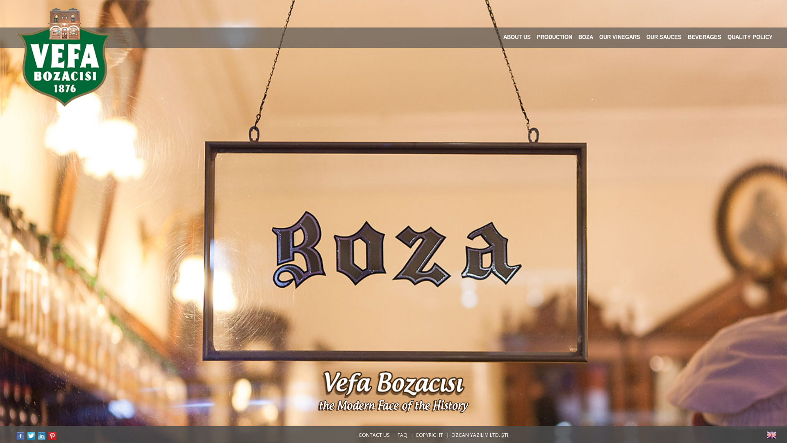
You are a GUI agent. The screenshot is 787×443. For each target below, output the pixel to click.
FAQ (402, 435)
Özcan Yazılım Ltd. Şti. (480, 435)
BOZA (585, 37)
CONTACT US (374, 435)
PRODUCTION (554, 37)
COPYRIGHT (429, 435)
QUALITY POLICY (750, 37)
